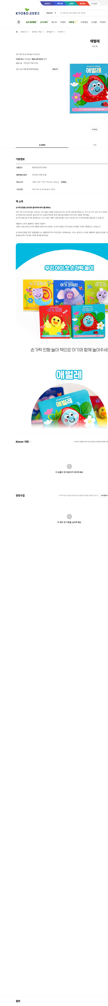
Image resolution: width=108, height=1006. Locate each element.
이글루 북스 (20, 59)
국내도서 (23, 32)
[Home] (17, 32)
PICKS (103, 22)
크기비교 (94, 129)
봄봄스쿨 (19, 63)
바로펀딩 (84, 22)
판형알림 (63, 182)
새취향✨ (73, 22)
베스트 (54, 22)
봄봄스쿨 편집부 (37, 59)
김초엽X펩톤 (31, 22)
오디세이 (44, 22)
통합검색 (49, 13)
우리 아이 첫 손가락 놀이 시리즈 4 (28, 54)
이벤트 (63, 22)
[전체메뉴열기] (19, 22)
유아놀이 (49, 32)
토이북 (60, 32)
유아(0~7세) (36, 32)
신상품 (94, 22)
